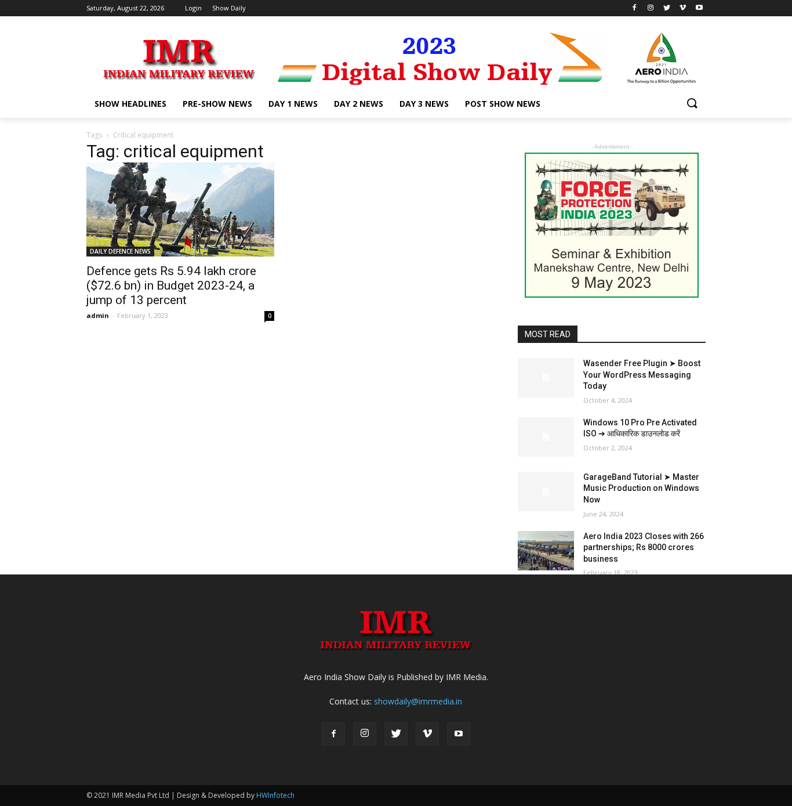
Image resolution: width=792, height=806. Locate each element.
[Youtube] (458, 734)
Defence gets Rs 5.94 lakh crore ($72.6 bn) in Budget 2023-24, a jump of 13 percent (171, 285)
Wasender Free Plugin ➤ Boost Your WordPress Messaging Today (641, 375)
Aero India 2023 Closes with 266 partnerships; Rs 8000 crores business (643, 547)
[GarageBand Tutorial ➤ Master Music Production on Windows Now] (546, 491)
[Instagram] (364, 734)
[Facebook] (333, 734)
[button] (692, 104)
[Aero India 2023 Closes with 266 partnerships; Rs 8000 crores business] (546, 550)
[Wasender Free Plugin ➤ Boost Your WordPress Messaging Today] (546, 377)
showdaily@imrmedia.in (418, 701)
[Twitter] (396, 734)
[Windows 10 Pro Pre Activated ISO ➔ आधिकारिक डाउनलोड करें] (546, 437)
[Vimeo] (427, 734)
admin (97, 315)
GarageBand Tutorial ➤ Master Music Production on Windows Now (641, 488)
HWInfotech (275, 795)
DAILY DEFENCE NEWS (120, 251)
